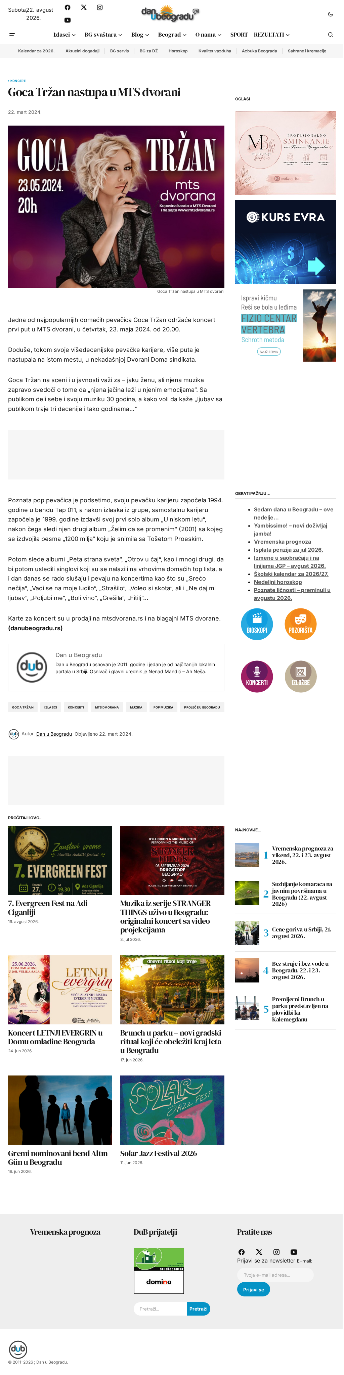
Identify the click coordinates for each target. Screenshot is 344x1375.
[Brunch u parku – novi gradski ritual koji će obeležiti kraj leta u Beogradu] (172, 989)
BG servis (119, 50)
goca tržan (23, 707)
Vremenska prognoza (282, 541)
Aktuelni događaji (82, 50)
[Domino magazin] (159, 1282)
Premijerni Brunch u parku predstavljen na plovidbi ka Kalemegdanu (300, 1009)
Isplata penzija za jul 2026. (288, 549)
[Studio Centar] (159, 1258)
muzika (136, 707)
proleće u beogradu (202, 707)
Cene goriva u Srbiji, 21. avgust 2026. (301, 932)
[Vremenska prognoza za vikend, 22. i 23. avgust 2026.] (247, 855)
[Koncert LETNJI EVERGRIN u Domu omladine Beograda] (60, 989)
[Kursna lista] (285, 152)
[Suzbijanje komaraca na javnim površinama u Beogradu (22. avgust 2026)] (247, 893)
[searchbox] (160, 1309)
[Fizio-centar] (285, 325)
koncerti (76, 707)
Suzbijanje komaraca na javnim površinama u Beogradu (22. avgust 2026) (302, 894)
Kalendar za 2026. (36, 50)
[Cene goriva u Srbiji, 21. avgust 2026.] (247, 933)
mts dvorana (107, 707)
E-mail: (304, 1261)
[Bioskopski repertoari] (257, 623)
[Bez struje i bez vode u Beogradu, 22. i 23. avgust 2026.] (247, 970)
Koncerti (18, 81)
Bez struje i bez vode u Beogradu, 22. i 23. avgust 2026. (300, 970)
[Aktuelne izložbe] (300, 676)
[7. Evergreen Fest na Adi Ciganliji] (60, 860)
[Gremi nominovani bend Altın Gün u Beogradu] (60, 1110)
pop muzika (164, 707)
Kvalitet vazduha (215, 50)
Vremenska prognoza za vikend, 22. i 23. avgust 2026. (302, 855)
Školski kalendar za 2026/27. (291, 573)
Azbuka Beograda (259, 50)
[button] (330, 14)
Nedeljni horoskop (278, 582)
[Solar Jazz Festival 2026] (172, 1110)
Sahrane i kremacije (307, 50)
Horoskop (178, 50)
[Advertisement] (138, 453)
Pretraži (198, 1309)
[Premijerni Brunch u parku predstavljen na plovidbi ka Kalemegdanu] (247, 1008)
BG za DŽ (149, 50)
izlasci (50, 707)
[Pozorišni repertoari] (300, 623)
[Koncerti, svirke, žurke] (257, 676)
